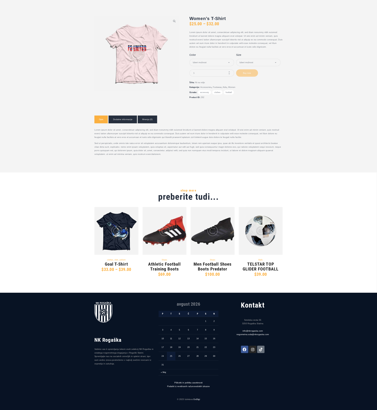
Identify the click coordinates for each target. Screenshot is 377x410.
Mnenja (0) (147, 119)
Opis (101, 119)
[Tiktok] (260, 349)
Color (192, 54)
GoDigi (196, 399)
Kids (225, 87)
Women (231, 87)
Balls (260, 260)
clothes (217, 92)
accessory (204, 92)
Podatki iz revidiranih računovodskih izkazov (188, 386)
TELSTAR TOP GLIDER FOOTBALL (261, 266)
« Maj (163, 372)
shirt (116, 260)
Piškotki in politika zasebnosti (188, 382)
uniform (122, 260)
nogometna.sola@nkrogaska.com (253, 334)
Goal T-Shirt (116, 264)
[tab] (101, 119)
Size (238, 54)
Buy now (247, 73)
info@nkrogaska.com (253, 331)
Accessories (205, 87)
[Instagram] (252, 349)
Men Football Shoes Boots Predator (213, 266)
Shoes (164, 260)
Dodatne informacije (122, 119)
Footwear (217, 87)
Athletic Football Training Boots (164, 266)
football (229, 92)
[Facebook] (244, 349)
